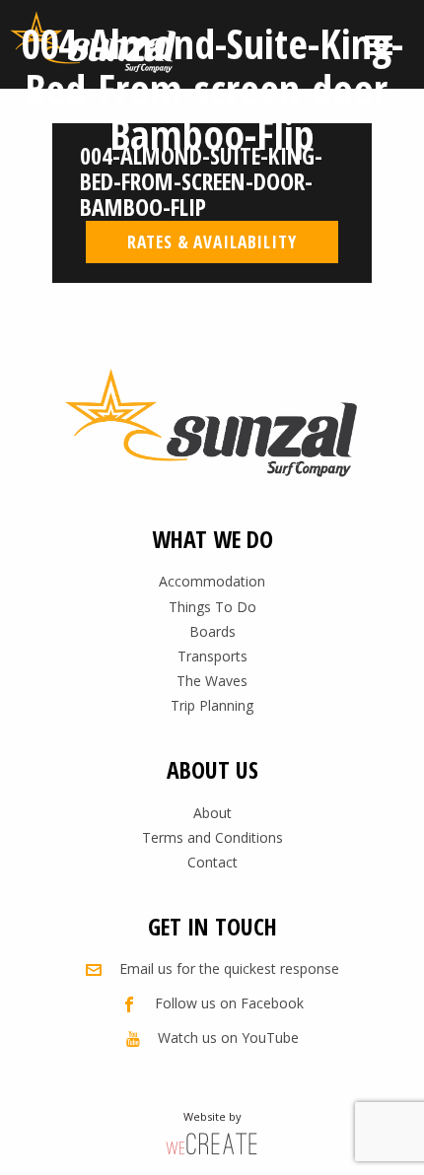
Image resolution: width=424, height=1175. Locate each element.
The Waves (212, 680)
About (212, 812)
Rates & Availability (212, 241)
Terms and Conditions (212, 837)
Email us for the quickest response (229, 968)
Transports (212, 656)
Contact (212, 862)
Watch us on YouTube (228, 1037)
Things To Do (212, 606)
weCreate (212, 1143)
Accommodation (212, 581)
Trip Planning (212, 705)
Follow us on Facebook (229, 1003)
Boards (212, 631)
